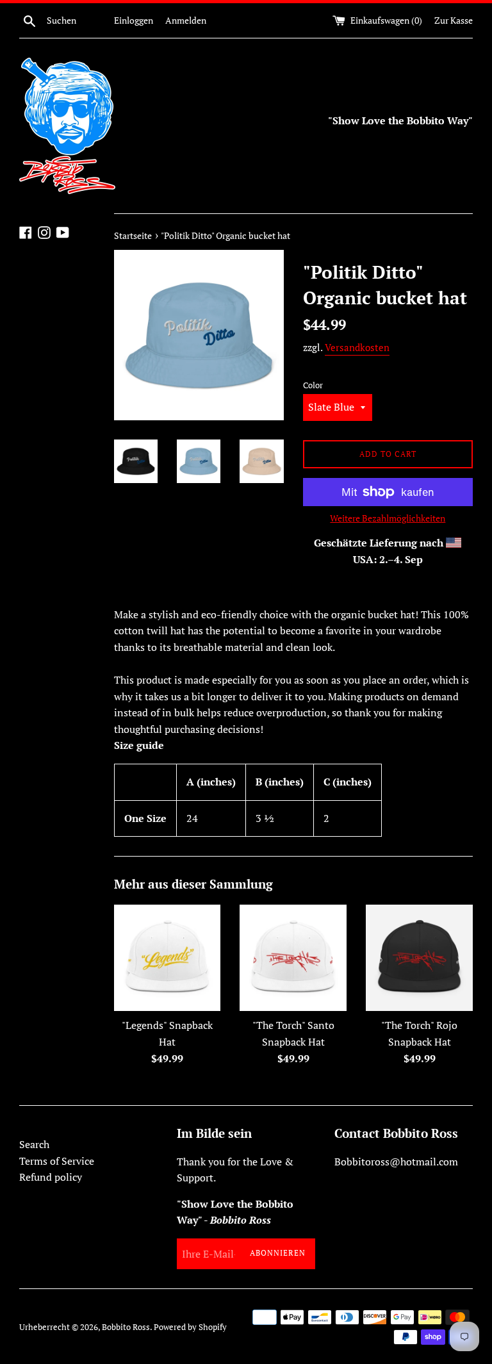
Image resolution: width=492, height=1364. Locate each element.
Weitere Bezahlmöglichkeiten (387, 518)
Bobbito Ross (126, 1327)
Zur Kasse (453, 20)
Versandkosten (357, 347)
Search (34, 1144)
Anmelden (185, 20)
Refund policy (50, 1177)
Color (313, 385)
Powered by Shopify (190, 1327)
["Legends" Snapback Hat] (167, 958)
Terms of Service (56, 1161)
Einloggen (133, 20)
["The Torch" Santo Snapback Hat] (293, 958)
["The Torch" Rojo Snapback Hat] (419, 958)
